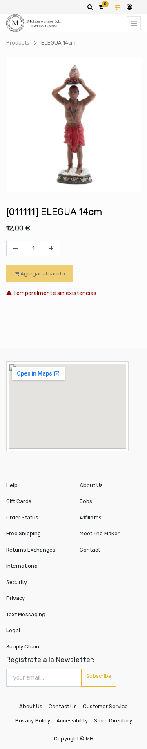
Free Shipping (23, 533)
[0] (101, 7)
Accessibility (72, 721)
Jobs (86, 501)
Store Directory (113, 721)
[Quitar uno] (15, 248)
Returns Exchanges (31, 550)
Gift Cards (18, 501)
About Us (91, 485)
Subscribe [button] (98, 676)
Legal (13, 630)
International (22, 566)
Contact (90, 550)
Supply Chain (22, 647)
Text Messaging (25, 614)
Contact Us (63, 706)
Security (16, 582)
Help (12, 485)
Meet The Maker (100, 533)
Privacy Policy (32, 721)
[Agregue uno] (51, 248)
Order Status (22, 517)
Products (17, 43)
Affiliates (91, 517)
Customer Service (105, 706)
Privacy (15, 598)
